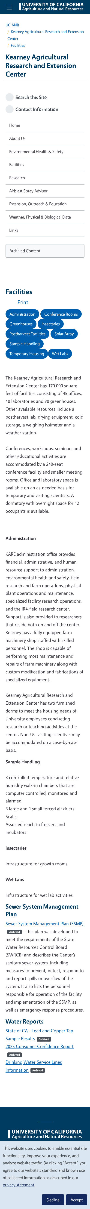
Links (13, 230)
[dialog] (45, 1175)
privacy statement (18, 1184)
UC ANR (12, 24)
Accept (77, 1200)
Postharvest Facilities (27, 333)
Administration (22, 314)
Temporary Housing (26, 353)
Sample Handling (24, 343)
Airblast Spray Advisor (28, 191)
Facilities (16, 164)
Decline (53, 1200)
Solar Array (64, 333)
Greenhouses (21, 324)
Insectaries (51, 324)
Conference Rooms (61, 314)
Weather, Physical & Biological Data (40, 217)
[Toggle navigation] (9, 7)
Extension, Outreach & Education (38, 204)
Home (14, 125)
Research (17, 177)
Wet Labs (60, 353)
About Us (17, 138)
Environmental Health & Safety (36, 151)
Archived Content (24, 250)
